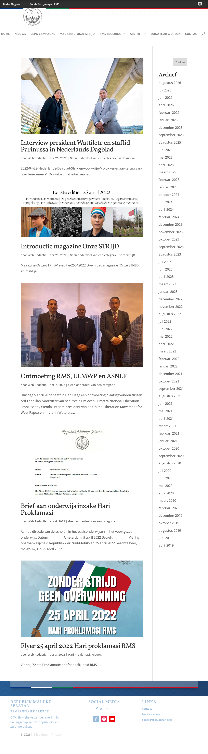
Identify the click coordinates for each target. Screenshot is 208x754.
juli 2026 (165, 90)
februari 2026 (169, 112)
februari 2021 (169, 433)
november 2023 (171, 232)
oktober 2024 (169, 194)
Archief (136, 34)
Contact (192, 34)
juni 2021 (165, 403)
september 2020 (171, 456)
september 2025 (171, 135)
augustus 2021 (170, 396)
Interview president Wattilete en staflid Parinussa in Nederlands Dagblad (75, 147)
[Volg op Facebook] (96, 719)
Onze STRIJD (126, 255)
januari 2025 (168, 187)
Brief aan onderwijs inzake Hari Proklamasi (65, 510)
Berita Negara (11, 4)
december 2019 (170, 515)
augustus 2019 (170, 530)
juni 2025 (165, 150)
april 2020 (166, 493)
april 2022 (166, 344)
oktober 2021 (169, 381)
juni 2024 (165, 202)
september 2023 (171, 247)
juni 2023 (165, 269)
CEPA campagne (42, 34)
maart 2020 (167, 500)
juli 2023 (165, 262)
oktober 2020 (169, 448)
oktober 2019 (169, 523)
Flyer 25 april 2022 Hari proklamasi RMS (78, 646)
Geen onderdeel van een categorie (93, 158)
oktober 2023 (169, 239)
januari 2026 (168, 120)
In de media (126, 158)
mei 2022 (165, 336)
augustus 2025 (170, 142)
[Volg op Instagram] (104, 719)
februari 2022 (169, 359)
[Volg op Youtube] (112, 719)
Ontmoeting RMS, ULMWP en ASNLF (74, 376)
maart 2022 (167, 351)
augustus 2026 (170, 83)
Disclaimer (41, 734)
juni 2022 (165, 329)
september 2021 (171, 388)
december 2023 (170, 224)
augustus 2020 (170, 463)
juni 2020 (165, 478)
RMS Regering (110, 34)
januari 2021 (168, 441)
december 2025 (170, 127)
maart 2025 (167, 172)
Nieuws (20, 34)
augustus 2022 (170, 314)
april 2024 (166, 209)
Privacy (57, 734)
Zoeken (180, 62)
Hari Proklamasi (79, 654)
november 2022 (171, 306)
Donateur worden (166, 34)
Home (5, 34)
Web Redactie (37, 158)
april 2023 (166, 276)
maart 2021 (167, 426)
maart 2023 (167, 284)
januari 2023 (168, 291)
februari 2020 (169, 508)
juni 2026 (165, 97)
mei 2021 (165, 411)
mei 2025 (165, 157)
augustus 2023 (170, 254)
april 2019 (166, 545)
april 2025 (166, 165)
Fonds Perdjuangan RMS (44, 4)
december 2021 (170, 374)
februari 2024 (169, 217)
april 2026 (166, 105)
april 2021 (166, 418)
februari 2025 (169, 179)
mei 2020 (165, 485)
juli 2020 (165, 470)
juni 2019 (165, 538)
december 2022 (170, 299)
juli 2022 (165, 321)
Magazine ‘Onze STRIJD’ (77, 34)
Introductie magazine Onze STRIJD (70, 246)
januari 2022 (168, 366)
